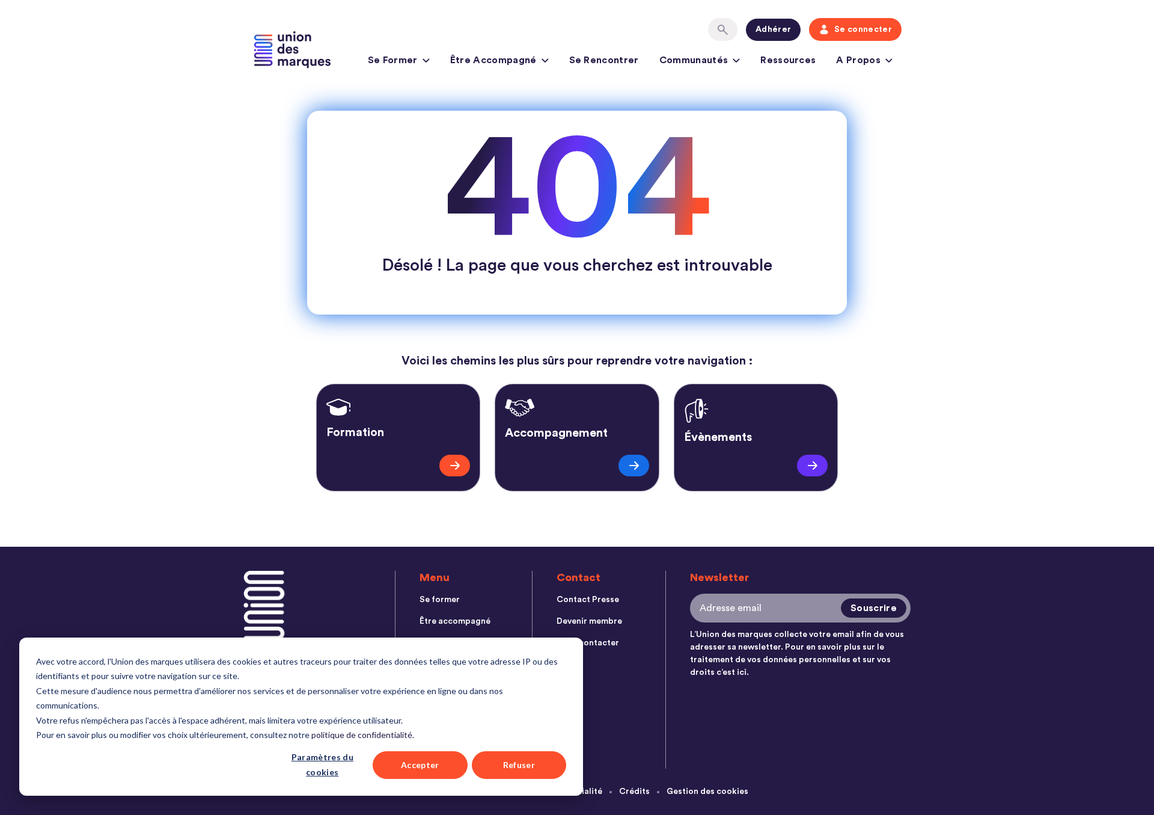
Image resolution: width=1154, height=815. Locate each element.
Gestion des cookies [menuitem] (707, 791)
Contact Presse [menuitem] (588, 599)
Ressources (788, 60)
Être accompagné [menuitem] (455, 621)
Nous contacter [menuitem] (588, 643)
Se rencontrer (604, 60)
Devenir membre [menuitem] (589, 621)
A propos (858, 60)
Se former (393, 60)
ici (741, 672)
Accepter (420, 765)
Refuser (519, 765)
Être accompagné (493, 60)
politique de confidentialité (361, 735)
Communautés (693, 60)
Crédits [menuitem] (634, 791)
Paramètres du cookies (322, 764)
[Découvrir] (454, 465)
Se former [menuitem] (440, 599)
